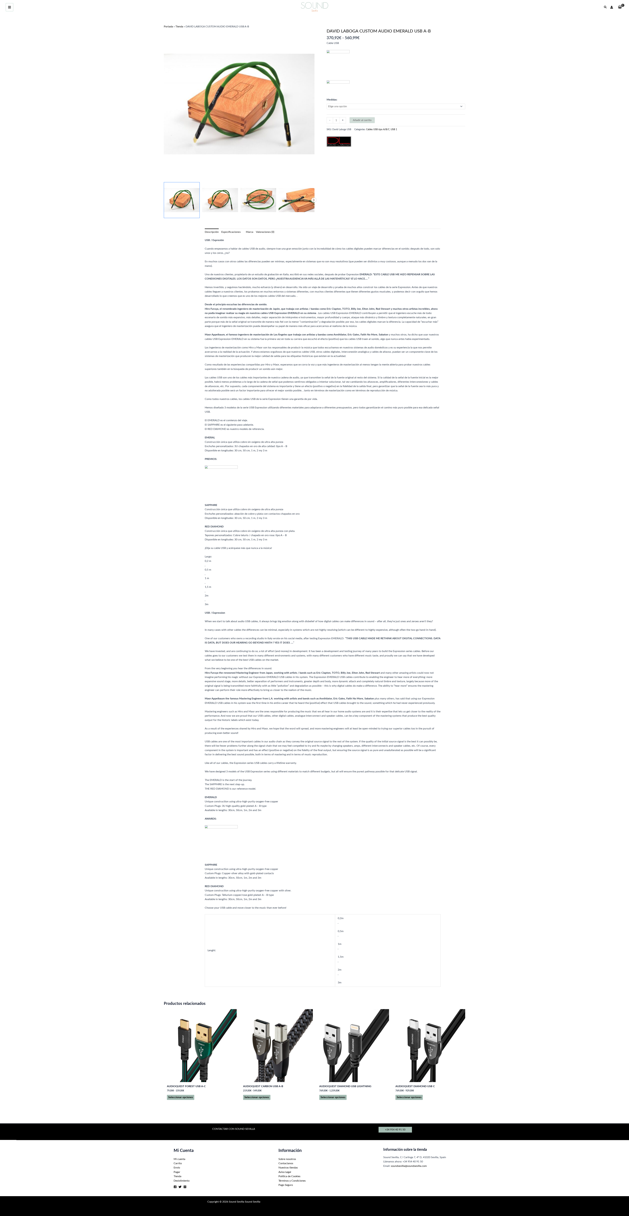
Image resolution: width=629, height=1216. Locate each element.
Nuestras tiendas (288, 1167)
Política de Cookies (289, 1176)
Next (313, 200)
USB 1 (394, 129)
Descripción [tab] (212, 232)
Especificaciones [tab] (231, 232)
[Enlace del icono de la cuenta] (611, 7)
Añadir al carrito (362, 120)
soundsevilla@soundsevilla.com (409, 1166)
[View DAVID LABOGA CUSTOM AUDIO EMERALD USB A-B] (182, 200)
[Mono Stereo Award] (221, 482)
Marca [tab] (249, 232)
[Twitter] (180, 1186)
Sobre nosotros (287, 1159)
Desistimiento (182, 1180)
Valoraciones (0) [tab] (265, 232)
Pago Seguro (285, 1185)
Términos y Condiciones (292, 1180)
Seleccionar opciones (180, 1097)
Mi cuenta (179, 1159)
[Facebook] (175, 1186)
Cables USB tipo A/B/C (378, 129)
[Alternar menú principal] (9, 7)
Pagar (177, 1172)
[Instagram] (184, 1186)
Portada (168, 26)
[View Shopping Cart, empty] (619, 7)
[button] (605, 7)
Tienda (179, 26)
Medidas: (332, 99)
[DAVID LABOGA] (339, 141)
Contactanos (285, 1163)
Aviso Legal (284, 1172)
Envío (177, 1167)
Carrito (178, 1163)
